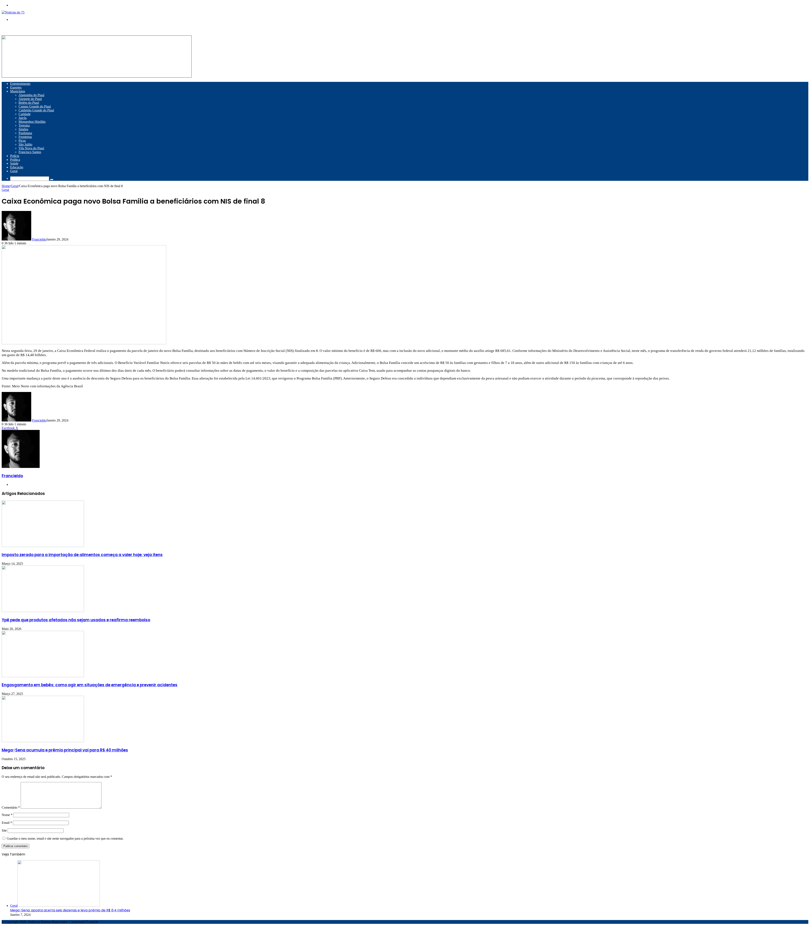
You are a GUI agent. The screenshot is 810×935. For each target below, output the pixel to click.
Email (7, 822)
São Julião (25, 144)
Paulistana (25, 133)
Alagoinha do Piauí (31, 95)
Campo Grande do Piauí (35, 106)
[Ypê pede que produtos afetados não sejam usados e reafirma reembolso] (43, 611)
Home (6, 186)
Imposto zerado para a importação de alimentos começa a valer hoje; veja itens (82, 555)
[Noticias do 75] (13, 12)
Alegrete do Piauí (30, 99)
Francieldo (39, 239)
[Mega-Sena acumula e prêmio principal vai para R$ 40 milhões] (43, 741)
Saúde (14, 163)
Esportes (16, 87)
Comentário (11, 807)
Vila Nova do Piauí (31, 148)
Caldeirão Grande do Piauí (36, 110)
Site (4, 830)
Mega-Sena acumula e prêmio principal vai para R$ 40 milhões (65, 750)
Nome (7, 815)
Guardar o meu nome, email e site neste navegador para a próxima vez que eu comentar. (65, 838)
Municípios (17, 91)
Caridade (25, 114)
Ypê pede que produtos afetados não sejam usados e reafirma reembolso (76, 620)
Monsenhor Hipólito (32, 121)
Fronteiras (25, 137)
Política (15, 159)
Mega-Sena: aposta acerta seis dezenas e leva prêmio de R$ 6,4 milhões (70, 910)
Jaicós (23, 118)
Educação (16, 167)
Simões (23, 129)
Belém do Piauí (29, 102)
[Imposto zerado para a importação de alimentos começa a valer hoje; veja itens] (43, 546)
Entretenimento (20, 83)
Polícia (14, 156)
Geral (14, 171)
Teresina (24, 125)
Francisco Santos (30, 152)
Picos (22, 140)
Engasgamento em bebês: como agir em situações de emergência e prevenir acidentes (89, 685)
